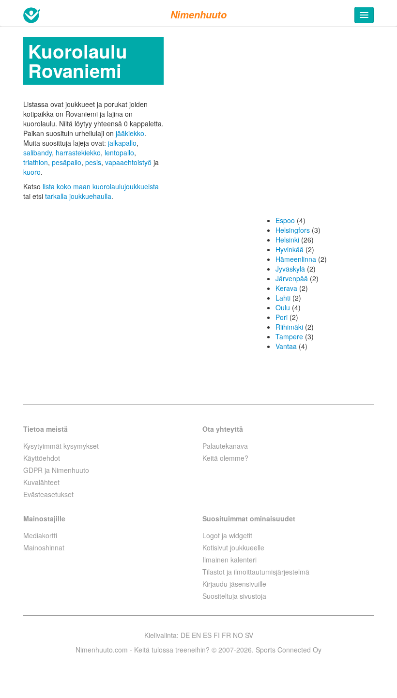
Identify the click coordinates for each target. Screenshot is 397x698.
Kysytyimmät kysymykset (61, 446)
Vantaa (286, 346)
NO (238, 635)
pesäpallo (66, 162)
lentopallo (119, 152)
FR (226, 635)
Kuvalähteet (41, 482)
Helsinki (287, 239)
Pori (281, 317)
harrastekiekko (78, 152)
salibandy (37, 152)
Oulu (282, 307)
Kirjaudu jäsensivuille (234, 584)
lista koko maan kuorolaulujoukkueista (101, 186)
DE (185, 635)
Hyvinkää (289, 249)
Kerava (286, 288)
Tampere (289, 336)
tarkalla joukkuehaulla (78, 196)
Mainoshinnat (43, 547)
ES (207, 635)
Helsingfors (292, 230)
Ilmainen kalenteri (229, 559)
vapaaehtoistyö (128, 162)
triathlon (35, 162)
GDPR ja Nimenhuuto (56, 470)
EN (196, 635)
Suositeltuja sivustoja (234, 596)
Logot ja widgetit (227, 535)
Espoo (285, 220)
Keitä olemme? (225, 458)
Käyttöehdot (41, 458)
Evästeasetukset (48, 494)
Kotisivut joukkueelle (233, 547)
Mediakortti (40, 535)
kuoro (32, 172)
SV (249, 635)
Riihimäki (289, 327)
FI (217, 635)
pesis (93, 162)
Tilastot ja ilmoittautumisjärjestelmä (255, 572)
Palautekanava (225, 446)
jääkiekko (130, 133)
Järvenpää (291, 278)
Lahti (282, 298)
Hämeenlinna (295, 259)
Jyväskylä (290, 268)
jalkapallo (122, 143)
